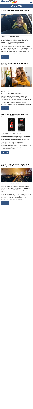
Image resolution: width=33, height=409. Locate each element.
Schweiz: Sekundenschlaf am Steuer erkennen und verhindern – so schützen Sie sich (15, 11)
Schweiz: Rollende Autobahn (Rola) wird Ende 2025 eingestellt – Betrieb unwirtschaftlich (15, 165)
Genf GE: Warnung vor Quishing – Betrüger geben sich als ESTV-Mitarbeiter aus (14, 115)
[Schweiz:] (16, 77)
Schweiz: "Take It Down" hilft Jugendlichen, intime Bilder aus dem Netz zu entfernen (14, 64)
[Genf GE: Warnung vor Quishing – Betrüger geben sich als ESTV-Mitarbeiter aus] (16, 124)
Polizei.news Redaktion (15, 36)
